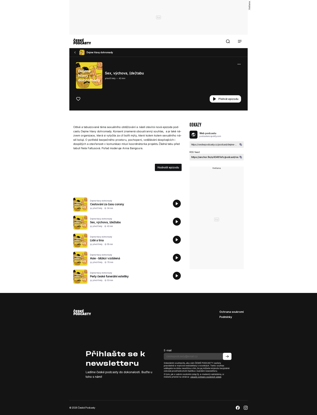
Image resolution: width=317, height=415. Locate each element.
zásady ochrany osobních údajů (205, 377)
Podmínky (225, 317)
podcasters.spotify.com (210, 136)
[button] (228, 41)
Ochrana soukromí (231, 311)
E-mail (168, 350)
